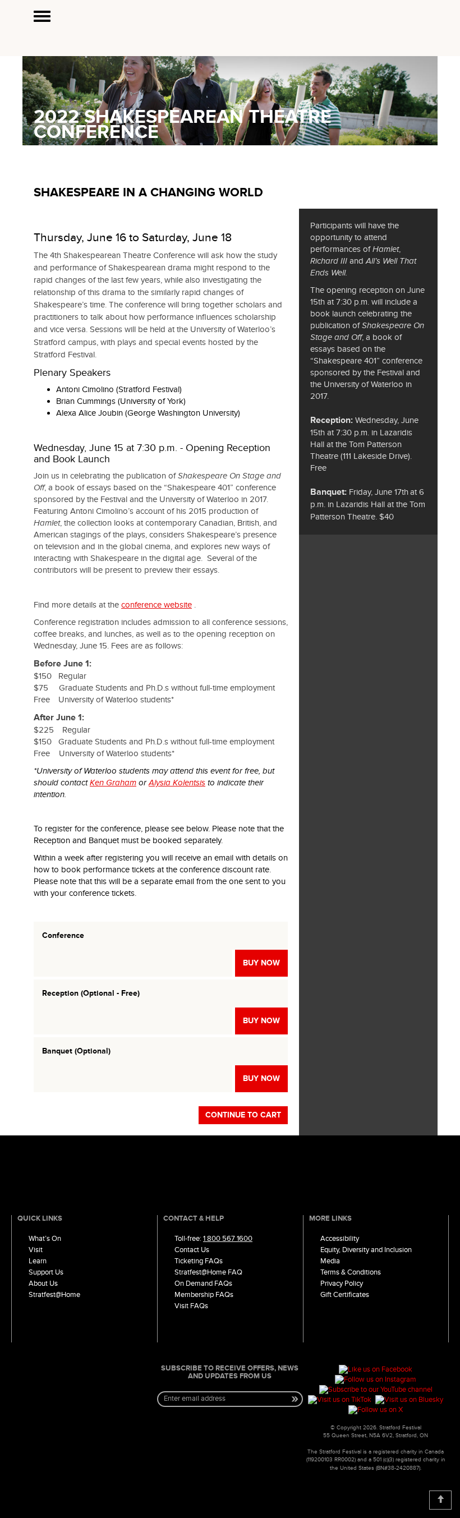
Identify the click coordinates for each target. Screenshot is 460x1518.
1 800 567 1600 (227, 1238)
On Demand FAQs (203, 1283)
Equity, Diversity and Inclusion (366, 1249)
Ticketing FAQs (198, 1261)
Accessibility (339, 1238)
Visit (36, 1249)
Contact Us (191, 1249)
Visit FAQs (191, 1305)
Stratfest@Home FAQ (208, 1272)
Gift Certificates (344, 1294)
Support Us (46, 1272)
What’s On (45, 1238)
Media (330, 1261)
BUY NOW (261, 963)
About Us (43, 1283)
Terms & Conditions (350, 1272)
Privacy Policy (341, 1283)
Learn (38, 1261)
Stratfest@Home (54, 1294)
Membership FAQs (203, 1294)
